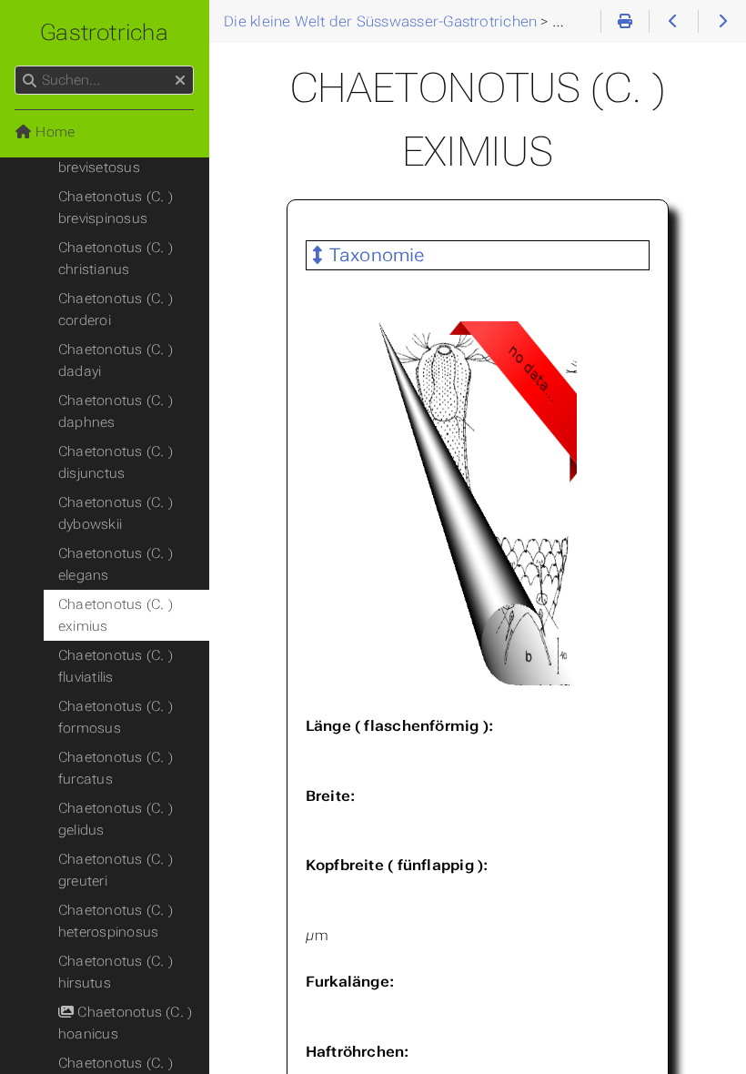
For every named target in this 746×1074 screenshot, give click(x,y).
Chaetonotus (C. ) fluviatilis (115, 666)
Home (53, 132)
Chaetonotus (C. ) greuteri (115, 870)
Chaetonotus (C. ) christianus (115, 258)
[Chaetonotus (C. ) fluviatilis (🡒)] (722, 22)
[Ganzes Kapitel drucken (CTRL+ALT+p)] (624, 22)
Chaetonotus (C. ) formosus (115, 717)
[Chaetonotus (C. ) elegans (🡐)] (673, 22)
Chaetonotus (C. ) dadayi (115, 360)
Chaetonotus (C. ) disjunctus (115, 462)
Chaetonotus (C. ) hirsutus (115, 972)
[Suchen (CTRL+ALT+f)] (29, 81)
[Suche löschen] (180, 81)
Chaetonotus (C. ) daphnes (115, 411)
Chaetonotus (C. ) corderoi (115, 309)
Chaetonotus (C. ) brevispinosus (115, 207)
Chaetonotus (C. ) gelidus (115, 819)
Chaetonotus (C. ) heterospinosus (115, 921)
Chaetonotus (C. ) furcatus (115, 768)
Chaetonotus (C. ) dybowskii (115, 513)
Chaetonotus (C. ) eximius (115, 615)
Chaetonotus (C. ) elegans (115, 564)
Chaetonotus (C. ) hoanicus (125, 1023)
